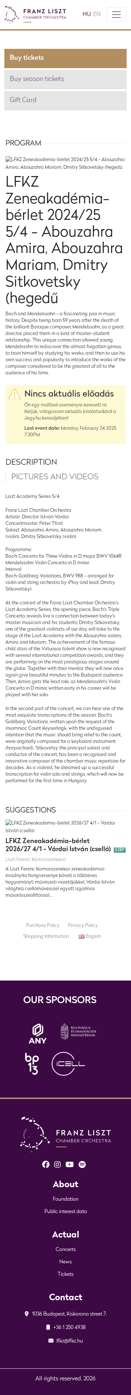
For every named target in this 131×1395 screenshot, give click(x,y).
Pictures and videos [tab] (55, 477)
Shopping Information (46, 936)
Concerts (66, 1249)
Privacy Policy (83, 925)
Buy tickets (27, 58)
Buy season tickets (37, 79)
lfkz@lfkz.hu (69, 1341)
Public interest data (65, 1212)
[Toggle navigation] (116, 14)
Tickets (65, 1274)
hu (87, 14)
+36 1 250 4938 (69, 1327)
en (97, 14)
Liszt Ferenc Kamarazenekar (35, 859)
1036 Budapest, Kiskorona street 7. (69, 1314)
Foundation (66, 1199)
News (65, 1262)
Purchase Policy (43, 925)
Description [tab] (31, 463)
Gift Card (23, 100)
